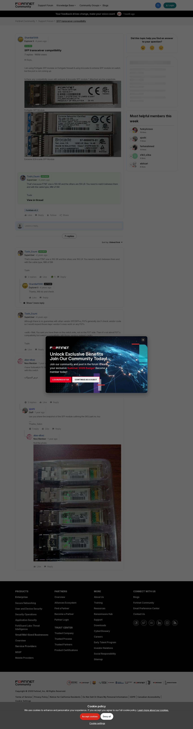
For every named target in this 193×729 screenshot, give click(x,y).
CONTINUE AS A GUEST (86, 379)
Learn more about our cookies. (153, 710)
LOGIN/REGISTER (60, 379)
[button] (96, 723)
